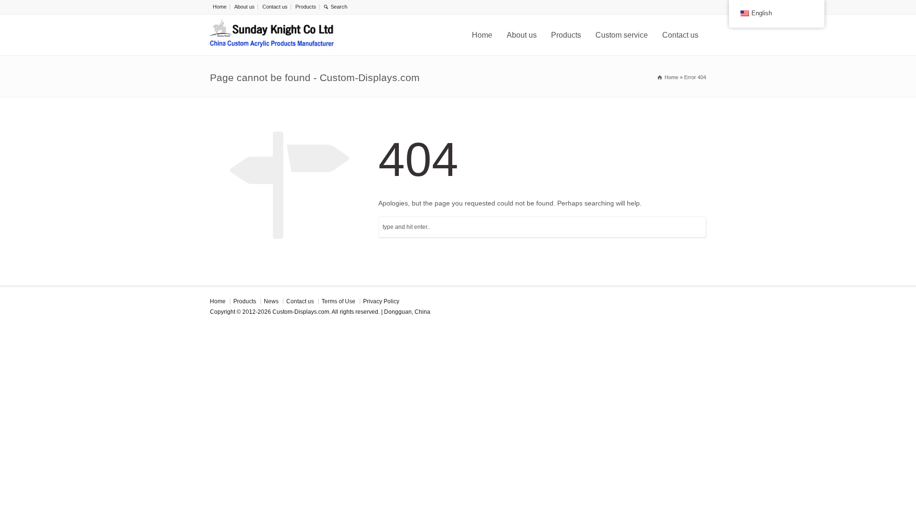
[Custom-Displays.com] (272, 35)
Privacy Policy (381, 301)
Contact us (275, 7)
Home (220, 7)
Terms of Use (338, 301)
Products (305, 7)
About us (244, 7)
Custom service (621, 35)
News (271, 301)
